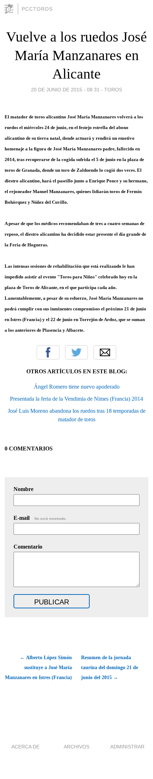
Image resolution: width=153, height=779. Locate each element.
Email (105, 352)
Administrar (127, 746)
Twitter (76, 352)
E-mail (40, 518)
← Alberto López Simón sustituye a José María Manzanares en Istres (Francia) (38, 667)
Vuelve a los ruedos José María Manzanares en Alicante (76, 55)
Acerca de (25, 746)
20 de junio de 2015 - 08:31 (65, 89)
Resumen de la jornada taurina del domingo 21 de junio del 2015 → (109, 667)
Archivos (76, 746)
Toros (113, 89)
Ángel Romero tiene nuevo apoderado (77, 387)
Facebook (48, 352)
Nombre (23, 489)
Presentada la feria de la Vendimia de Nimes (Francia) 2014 (76, 399)
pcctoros (37, 9)
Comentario (28, 547)
